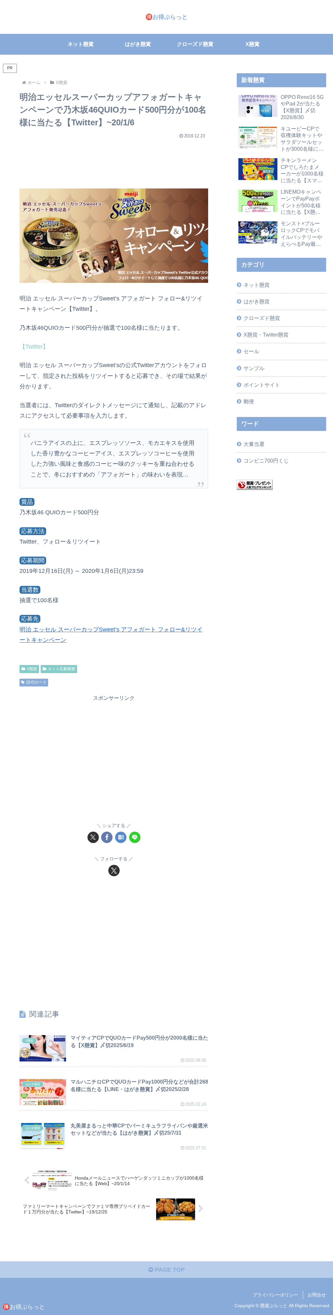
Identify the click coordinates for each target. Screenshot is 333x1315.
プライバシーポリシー (275, 1294)
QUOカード (36, 682)
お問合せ (317, 1294)
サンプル (254, 368)
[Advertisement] (114, 160)
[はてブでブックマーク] (121, 837)
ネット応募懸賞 (61, 669)
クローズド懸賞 (262, 318)
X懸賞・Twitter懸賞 (266, 335)
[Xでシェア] (93, 837)
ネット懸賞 (257, 285)
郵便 (249, 401)
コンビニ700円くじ (266, 461)
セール (251, 351)
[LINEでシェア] (134, 837)
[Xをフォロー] (114, 870)
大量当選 (254, 444)
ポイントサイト (262, 385)
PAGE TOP (169, 1270)
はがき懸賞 (257, 301)
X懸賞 (32, 669)
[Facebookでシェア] (107, 837)
